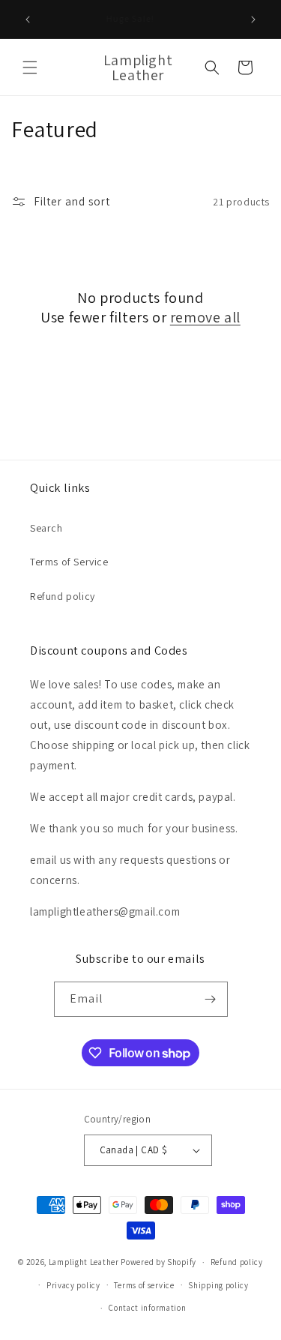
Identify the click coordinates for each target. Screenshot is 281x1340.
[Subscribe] (210, 999)
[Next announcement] (253, 19)
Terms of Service (69, 561)
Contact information (147, 1308)
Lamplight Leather (84, 1262)
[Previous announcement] (27, 19)
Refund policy (62, 596)
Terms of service (144, 1285)
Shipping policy (218, 1285)
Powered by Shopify (158, 1262)
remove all (205, 317)
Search (46, 528)
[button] (29, 67)
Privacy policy (73, 1285)
